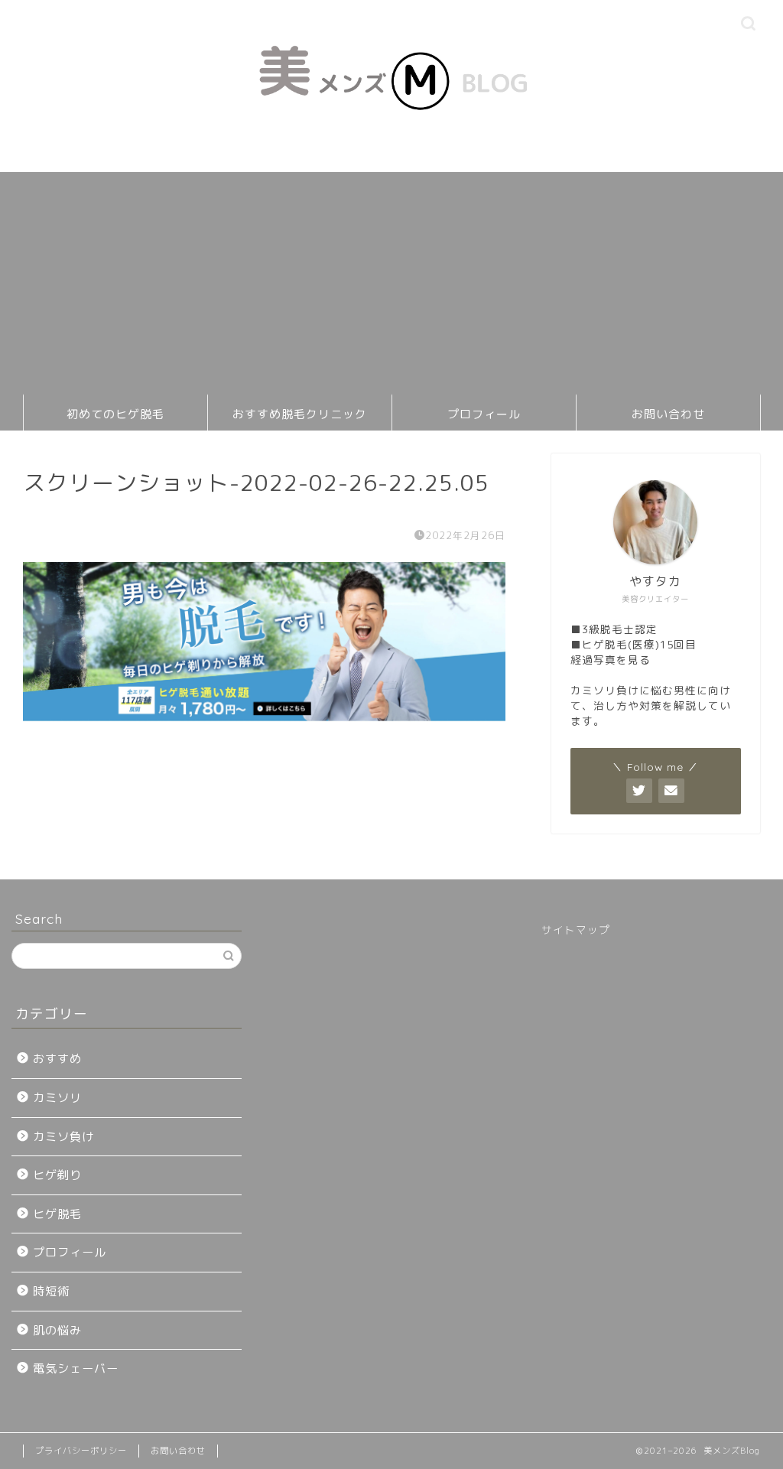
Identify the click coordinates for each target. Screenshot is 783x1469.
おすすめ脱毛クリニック (299, 414)
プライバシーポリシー (81, 1451)
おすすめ (57, 1059)
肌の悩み (57, 1330)
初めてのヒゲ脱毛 (115, 414)
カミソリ (57, 1098)
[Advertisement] (391, 279)
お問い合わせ (668, 414)
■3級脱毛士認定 (614, 629)
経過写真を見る (610, 659)
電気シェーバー (76, 1368)
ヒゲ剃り (57, 1175)
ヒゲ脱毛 (57, 1214)
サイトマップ (575, 929)
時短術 (51, 1291)
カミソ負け (63, 1137)
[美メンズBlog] (391, 142)
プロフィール (484, 414)
